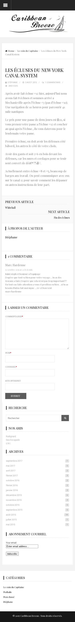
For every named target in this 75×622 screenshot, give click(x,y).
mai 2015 (37, 524)
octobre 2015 (37, 505)
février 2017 (37, 475)
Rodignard (11, 436)
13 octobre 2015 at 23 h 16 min (18, 269)
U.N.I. (8, 443)
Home (11, 50)
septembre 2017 (37, 461)
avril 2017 (37, 470)
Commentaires (14, 316)
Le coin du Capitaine (27, 50)
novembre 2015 (37, 500)
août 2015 (37, 514)
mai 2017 (37, 465)
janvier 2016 (37, 490)
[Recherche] (65, 418)
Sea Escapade (13, 440)
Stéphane (12, 82)
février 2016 (37, 485)
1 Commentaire (52, 82)
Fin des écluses (62, 217)
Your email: (11, 542)
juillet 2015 (37, 519)
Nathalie (7, 592)
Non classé (8, 596)
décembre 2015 (37, 495)
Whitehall (10, 207)
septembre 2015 (37, 510)
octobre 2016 (37, 480)
